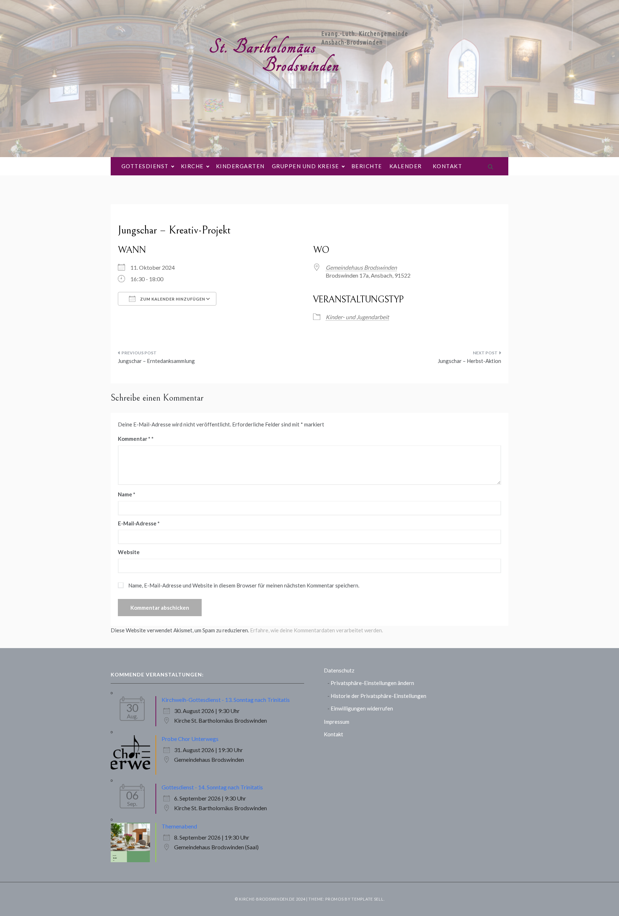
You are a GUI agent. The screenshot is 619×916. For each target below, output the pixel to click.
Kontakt (447, 166)
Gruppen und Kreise (305, 166)
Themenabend (179, 826)
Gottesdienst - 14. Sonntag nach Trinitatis (212, 787)
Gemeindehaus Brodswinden (361, 267)
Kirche (192, 166)
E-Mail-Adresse (139, 523)
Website (129, 552)
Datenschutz (339, 670)
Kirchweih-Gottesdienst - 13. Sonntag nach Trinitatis (226, 699)
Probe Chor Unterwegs (190, 738)
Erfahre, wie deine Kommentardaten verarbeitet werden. (316, 630)
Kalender (405, 166)
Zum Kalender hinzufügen (172, 299)
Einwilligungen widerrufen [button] (362, 708)
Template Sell (367, 899)
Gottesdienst (145, 166)
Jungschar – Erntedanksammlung (156, 361)
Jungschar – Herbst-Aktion (469, 361)
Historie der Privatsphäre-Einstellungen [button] (378, 696)
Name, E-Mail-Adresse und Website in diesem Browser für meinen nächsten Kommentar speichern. (243, 585)
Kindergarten (240, 166)
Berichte (366, 166)
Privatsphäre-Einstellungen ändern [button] (372, 683)
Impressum (336, 721)
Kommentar (134, 438)
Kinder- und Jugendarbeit (357, 316)
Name (126, 494)
